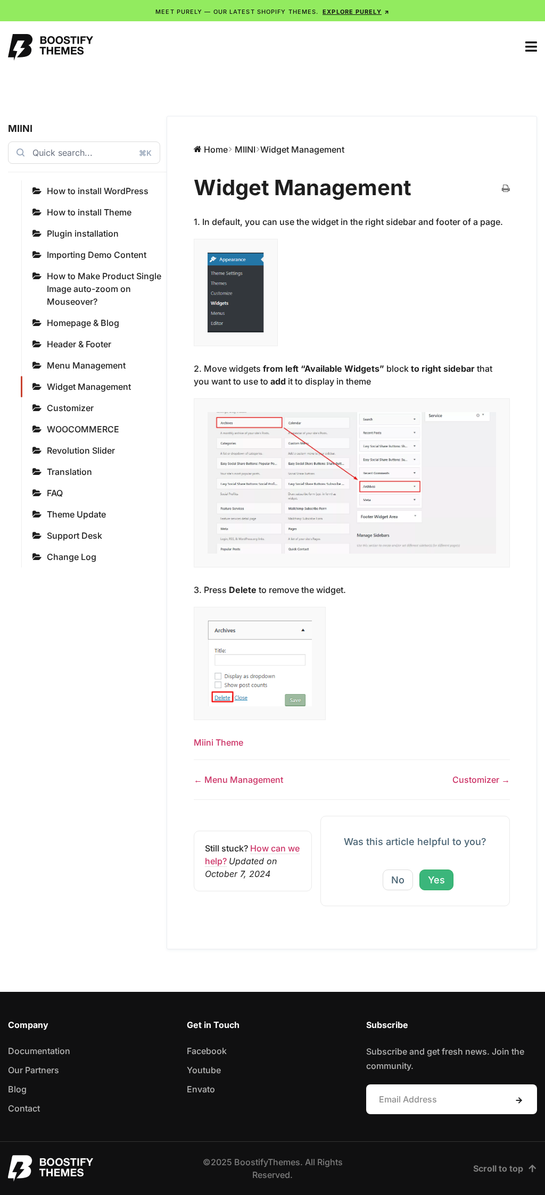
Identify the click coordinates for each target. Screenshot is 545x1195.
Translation (69, 471)
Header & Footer (79, 344)
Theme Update (76, 514)
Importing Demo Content (96, 254)
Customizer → (481, 779)
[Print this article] (506, 188)
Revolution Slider (81, 450)
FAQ (55, 493)
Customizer (70, 408)
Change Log (71, 556)
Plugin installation (83, 233)
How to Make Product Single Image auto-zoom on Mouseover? (104, 289)
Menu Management (86, 365)
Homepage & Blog (83, 322)
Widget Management (89, 386)
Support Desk (74, 535)
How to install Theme (89, 212)
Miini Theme (218, 742)
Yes (436, 879)
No (397, 879)
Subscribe (519, 1100)
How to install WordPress (97, 191)
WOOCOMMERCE (83, 429)
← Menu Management (238, 779)
